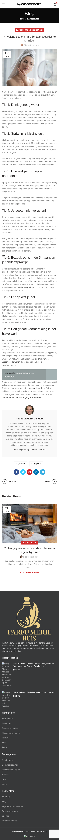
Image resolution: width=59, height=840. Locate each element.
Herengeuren (36, 30)
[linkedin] (36, 472)
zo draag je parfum (36, 388)
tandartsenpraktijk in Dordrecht (32, 287)
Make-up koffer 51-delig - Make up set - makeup (34, 692)
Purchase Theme (9, 820)
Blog (4, 801)
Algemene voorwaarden (12, 806)
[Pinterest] (29, 472)
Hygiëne (37, 463)
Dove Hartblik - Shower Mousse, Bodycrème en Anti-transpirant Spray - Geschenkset (33, 665)
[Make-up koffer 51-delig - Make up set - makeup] (6, 699)
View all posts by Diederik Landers (29, 449)
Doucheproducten (10, 728)
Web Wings (43, 832)
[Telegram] (42, 472)
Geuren (21, 463)
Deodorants (7, 723)
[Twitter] (23, 472)
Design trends (29, 543)
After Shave (7, 718)
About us (6, 796)
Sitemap (5, 816)
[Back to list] (29, 481)
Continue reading (29, 572)
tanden (33, 281)
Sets (4, 742)
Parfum (5, 738)
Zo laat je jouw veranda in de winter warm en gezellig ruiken (29, 550)
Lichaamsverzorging (11, 733)
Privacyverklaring (10, 811)
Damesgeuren (33, 19)
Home (22, 19)
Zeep (4, 747)
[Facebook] (16, 472)
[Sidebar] (3, 255)
